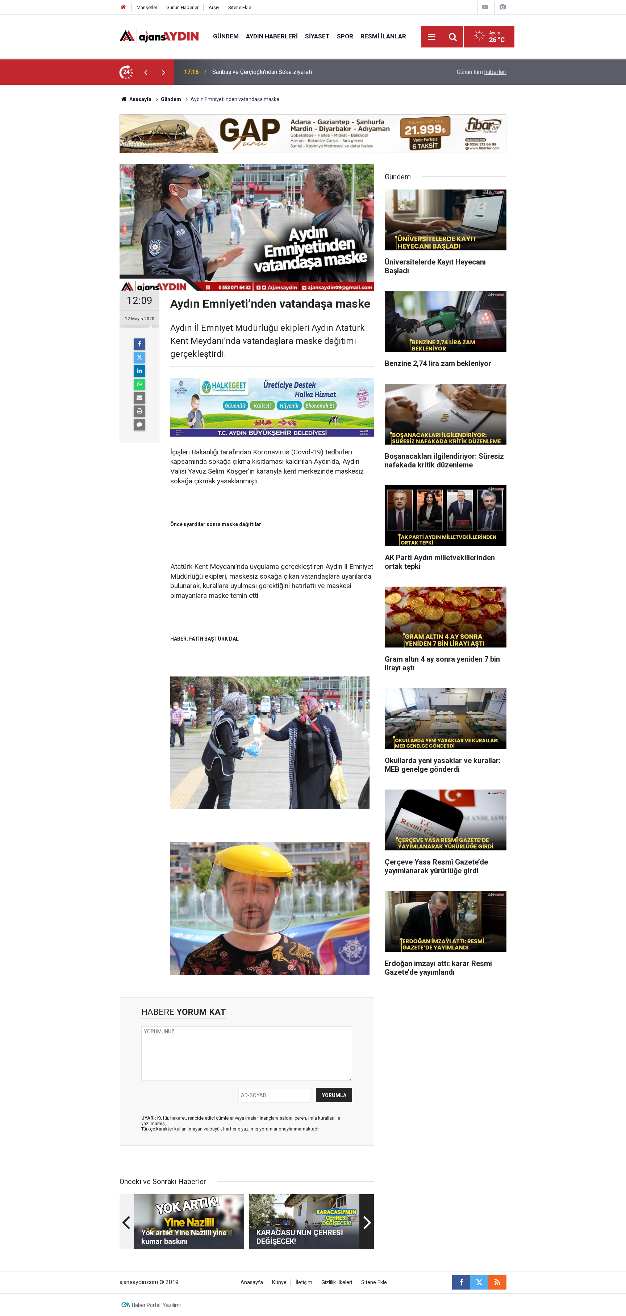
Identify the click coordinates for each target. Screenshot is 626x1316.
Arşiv (214, 7)
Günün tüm (481, 71)
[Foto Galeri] (502, 7)
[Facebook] (139, 344)
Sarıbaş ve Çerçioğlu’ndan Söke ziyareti (262, 71)
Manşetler (147, 7)
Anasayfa (139, 99)
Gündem (226, 36)
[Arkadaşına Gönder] (139, 398)
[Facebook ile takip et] (461, 1282)
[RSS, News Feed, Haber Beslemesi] (497, 1282)
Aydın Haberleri (272, 36)
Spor (345, 36)
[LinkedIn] (139, 371)
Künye (279, 1282)
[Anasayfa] (124, 7)
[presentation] (146, 72)
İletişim (304, 1282)
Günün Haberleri (183, 7)
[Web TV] (485, 7)
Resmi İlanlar (383, 36)
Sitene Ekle (239, 7)
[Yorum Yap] (139, 424)
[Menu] (431, 37)
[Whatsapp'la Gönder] (139, 384)
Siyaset (317, 36)
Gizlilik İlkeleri (336, 1282)
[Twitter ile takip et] (479, 1282)
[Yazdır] (139, 411)
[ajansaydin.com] (159, 36)
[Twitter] (139, 357)
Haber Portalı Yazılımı (156, 1305)
